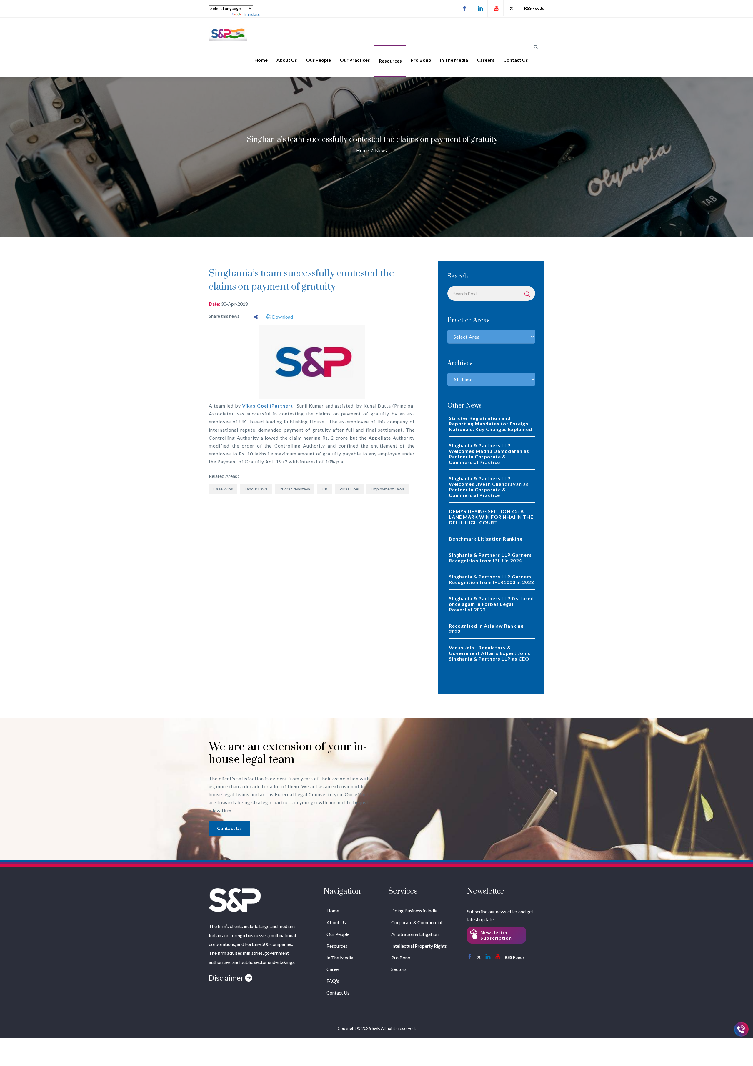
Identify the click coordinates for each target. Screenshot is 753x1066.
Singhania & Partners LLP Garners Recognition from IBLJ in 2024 (490, 557)
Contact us (229, 828)
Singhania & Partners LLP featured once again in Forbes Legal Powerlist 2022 (491, 604)
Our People (318, 60)
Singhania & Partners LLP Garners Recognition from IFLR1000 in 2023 (491, 579)
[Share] (256, 317)
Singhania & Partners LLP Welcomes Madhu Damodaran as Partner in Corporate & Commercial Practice (489, 454)
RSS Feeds (534, 8)
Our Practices (355, 60)
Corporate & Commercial (416, 922)
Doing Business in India (414, 910)
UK (325, 488)
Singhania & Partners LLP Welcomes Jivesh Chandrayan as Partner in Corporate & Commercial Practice (489, 486)
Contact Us (515, 60)
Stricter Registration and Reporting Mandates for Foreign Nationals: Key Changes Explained (490, 423)
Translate (251, 14)
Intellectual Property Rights (419, 946)
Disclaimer (227, 977)
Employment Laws (387, 488)
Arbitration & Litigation (415, 934)
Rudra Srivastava (294, 488)
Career (333, 969)
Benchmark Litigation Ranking (485, 538)
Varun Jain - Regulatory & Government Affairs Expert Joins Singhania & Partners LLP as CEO (489, 653)
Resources (390, 61)
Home (261, 60)
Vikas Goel (349, 488)
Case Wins (223, 488)
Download (282, 317)
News (381, 150)
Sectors (399, 969)
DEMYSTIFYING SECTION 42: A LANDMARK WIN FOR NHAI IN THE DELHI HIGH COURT (491, 516)
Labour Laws (256, 488)
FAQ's (332, 981)
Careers (485, 60)
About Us (286, 60)
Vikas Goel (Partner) (267, 405)
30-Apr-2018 (234, 304)
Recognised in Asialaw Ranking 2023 (486, 628)
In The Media (454, 60)
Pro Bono (421, 60)
